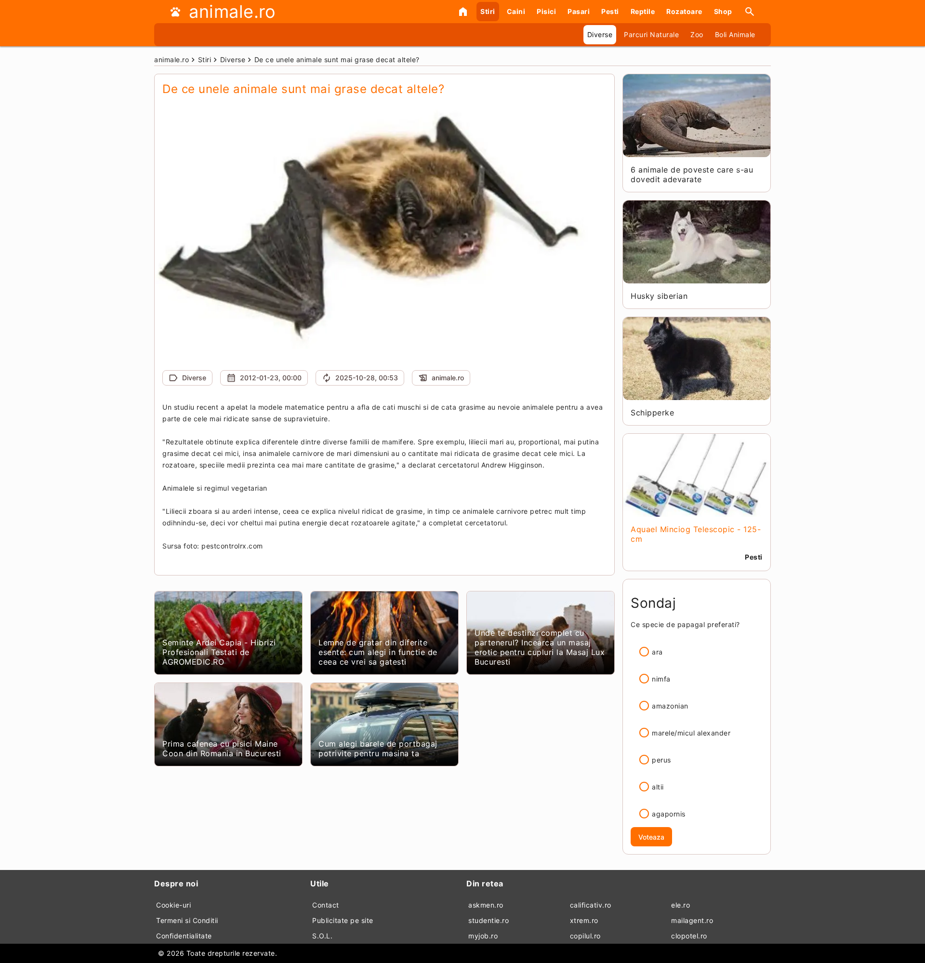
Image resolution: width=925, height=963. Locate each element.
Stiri (487, 11)
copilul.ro (585, 936)
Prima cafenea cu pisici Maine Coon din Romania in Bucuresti (221, 748)
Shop (723, 11)
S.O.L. (322, 936)
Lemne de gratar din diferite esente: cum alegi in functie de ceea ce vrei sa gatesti (377, 652)
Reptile (643, 11)
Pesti (610, 11)
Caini (516, 11)
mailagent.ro (692, 920)
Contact (325, 905)
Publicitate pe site (342, 920)
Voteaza (651, 837)
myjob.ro (483, 936)
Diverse (600, 34)
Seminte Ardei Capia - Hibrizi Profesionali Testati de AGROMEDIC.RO (219, 652)
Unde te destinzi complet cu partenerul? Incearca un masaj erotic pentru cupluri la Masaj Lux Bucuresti (540, 647)
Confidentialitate (184, 936)
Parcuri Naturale (651, 34)
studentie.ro (488, 920)
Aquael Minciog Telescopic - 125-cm (696, 534)
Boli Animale (735, 34)
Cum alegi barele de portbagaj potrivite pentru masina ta (377, 748)
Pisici (546, 11)
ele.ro (680, 905)
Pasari (579, 11)
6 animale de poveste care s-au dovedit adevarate (692, 174)
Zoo (696, 34)
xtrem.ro (584, 920)
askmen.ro (485, 905)
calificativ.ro (590, 905)
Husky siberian (659, 296)
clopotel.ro (689, 936)
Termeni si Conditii (187, 920)
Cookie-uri (173, 905)
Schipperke (652, 412)
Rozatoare (684, 11)
